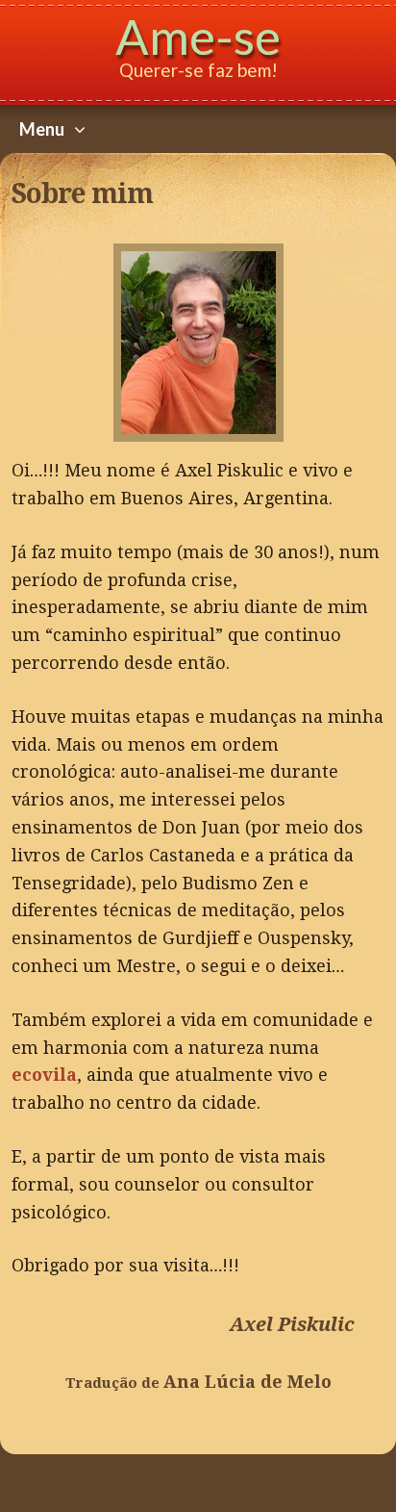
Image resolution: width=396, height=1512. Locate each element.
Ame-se (198, 36)
